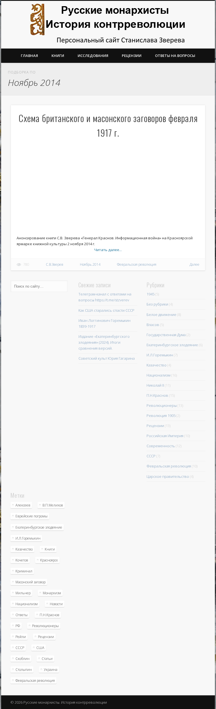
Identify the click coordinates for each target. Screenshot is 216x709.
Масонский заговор (30, 582)
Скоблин (22, 658)
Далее (194, 264)
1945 (150, 294)
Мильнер (23, 593)
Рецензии (131, 55)
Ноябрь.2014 (90, 264)
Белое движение (161, 314)
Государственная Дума (166, 334)
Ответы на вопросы (175, 55)
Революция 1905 (161, 415)
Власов (153, 324)
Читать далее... (108, 249)
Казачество (156, 365)
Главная (29, 55)
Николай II (155, 385)
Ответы (21, 614)
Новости (56, 604)
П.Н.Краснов (157, 395)
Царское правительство (168, 476)
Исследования (93, 55)
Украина (50, 669)
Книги (57, 55)
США (40, 647)
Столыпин (23, 669)
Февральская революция (136, 264)
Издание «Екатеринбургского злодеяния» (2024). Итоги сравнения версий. (104, 342)
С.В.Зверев (54, 264)
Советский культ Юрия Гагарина (106, 358)
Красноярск (49, 560)
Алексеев (22, 505)
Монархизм (52, 593)
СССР (151, 455)
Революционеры (162, 405)
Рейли (20, 636)
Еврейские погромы (31, 516)
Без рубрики (157, 304)
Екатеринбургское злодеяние (172, 344)
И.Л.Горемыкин (160, 354)
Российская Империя (165, 435)
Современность (161, 445)
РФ (17, 625)
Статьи (47, 658)
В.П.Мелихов (52, 505)
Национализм (158, 375)
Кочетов (21, 560)
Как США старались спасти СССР (106, 310)
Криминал (23, 571)
